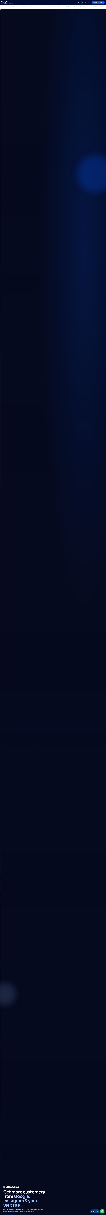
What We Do (23, 6)
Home (3, 6)
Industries (32, 6)
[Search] (79, 2)
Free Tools (68, 6)
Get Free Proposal (97, 2)
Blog (75, 6)
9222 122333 (87, 2)
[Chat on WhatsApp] (102, 1211)
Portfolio (102, 6)
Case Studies (94, 6)
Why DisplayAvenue (12, 6)
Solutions (42, 6)
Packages (60, 6)
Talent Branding (83, 6)
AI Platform (51, 6)
